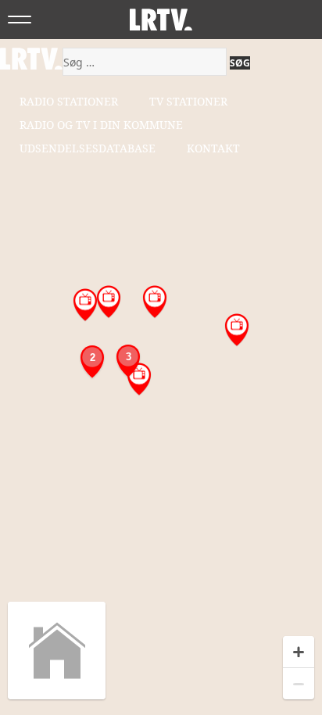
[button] (139, 379)
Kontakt (213, 148)
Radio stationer (69, 101)
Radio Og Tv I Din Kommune (101, 124)
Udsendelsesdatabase (88, 148)
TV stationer (188, 101)
